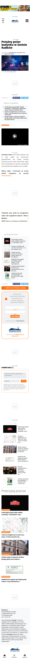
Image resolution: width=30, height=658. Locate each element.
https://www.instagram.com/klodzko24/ (17, 221)
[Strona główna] (4, 655)
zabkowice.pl (23, 632)
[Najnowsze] (14, 655)
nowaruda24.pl (6, 176)
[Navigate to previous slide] (2, 8)
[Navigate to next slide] (27, 8)
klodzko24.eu (15, 632)
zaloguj (15, 316)
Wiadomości (5, 125)
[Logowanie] (24, 655)
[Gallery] (15, 8)
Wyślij (24, 381)
